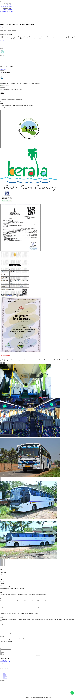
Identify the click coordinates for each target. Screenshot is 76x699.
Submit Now (38, 655)
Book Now (2, 0)
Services (4, 17)
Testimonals (5, 20)
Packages (4, 18)
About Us (4, 16)
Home (4, 15)
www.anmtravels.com (19, 646)
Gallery (4, 19)
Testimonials (5, 676)
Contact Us (5, 21)
